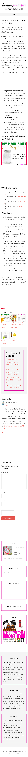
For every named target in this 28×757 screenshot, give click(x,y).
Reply (3, 432)
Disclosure (22, 751)
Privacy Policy (11, 753)
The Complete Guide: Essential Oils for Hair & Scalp (13, 380)
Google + (18, 753)
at (7, 405)
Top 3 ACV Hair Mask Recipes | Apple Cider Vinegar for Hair (13, 325)
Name (3, 492)
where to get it (9, 194)
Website (4, 509)
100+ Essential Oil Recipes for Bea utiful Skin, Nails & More (12, 372)
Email (3, 501)
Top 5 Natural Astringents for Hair (13, 342)
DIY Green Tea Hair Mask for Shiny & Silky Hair (4, 343)
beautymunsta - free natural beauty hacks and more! (14, 6)
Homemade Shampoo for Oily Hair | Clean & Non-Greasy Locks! (5, 326)
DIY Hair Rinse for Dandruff (21, 323)
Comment (4, 472)
